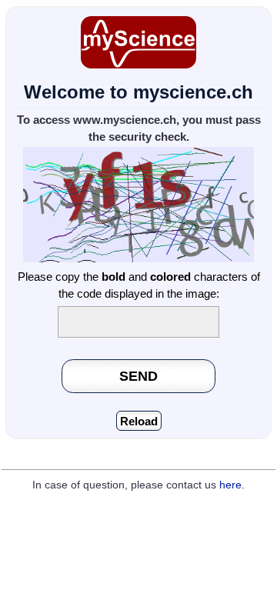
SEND (138, 376)
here (230, 485)
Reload (139, 421)
